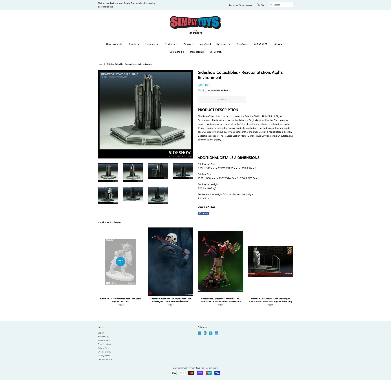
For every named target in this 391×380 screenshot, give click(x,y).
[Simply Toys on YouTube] (210, 334)
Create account (246, 5)
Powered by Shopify (209, 368)
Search (101, 333)
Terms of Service (105, 359)
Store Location (104, 344)
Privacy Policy (104, 355)
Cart (263, 5)
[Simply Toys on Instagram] (205, 334)
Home (100, 64)
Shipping (202, 90)
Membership (103, 336)
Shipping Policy (104, 352)
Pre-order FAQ (104, 340)
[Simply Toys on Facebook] (199, 334)
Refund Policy (104, 348)
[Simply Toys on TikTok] (217, 333)
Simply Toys (194, 368)
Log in (232, 5)
